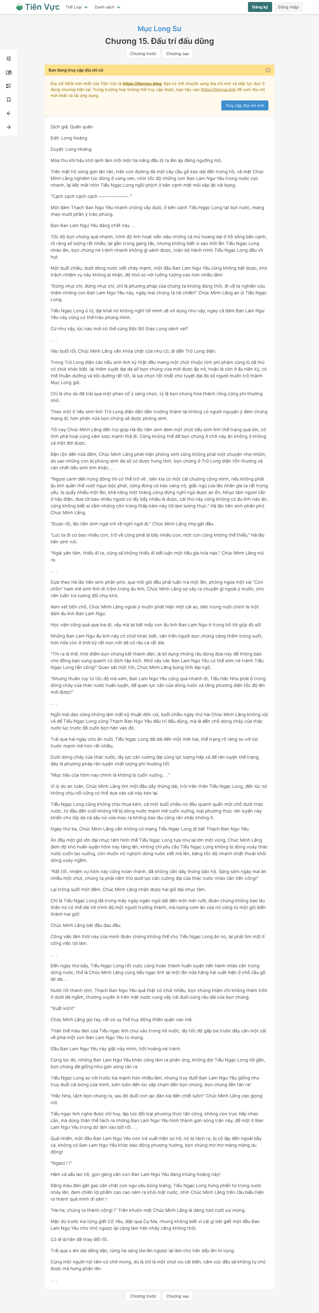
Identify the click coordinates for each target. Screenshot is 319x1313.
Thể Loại (74, 6)
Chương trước (143, 53)
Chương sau (177, 53)
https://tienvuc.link (218, 89)
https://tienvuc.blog (142, 83)
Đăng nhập (288, 6)
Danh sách (104, 6)
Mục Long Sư (160, 28)
